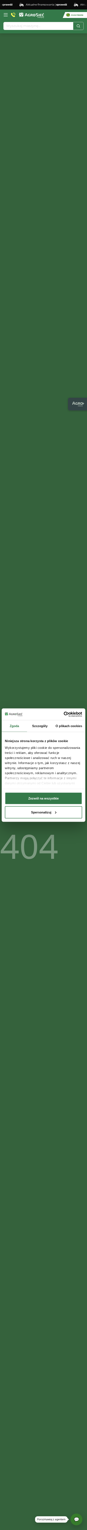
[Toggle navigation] (5, 15)
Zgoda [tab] (14, 726)
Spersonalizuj (41, 812)
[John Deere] (75, 15)
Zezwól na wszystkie (43, 798)
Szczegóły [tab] (40, 726)
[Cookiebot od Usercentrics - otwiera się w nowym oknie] (63, 714)
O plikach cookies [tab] (69, 726)
